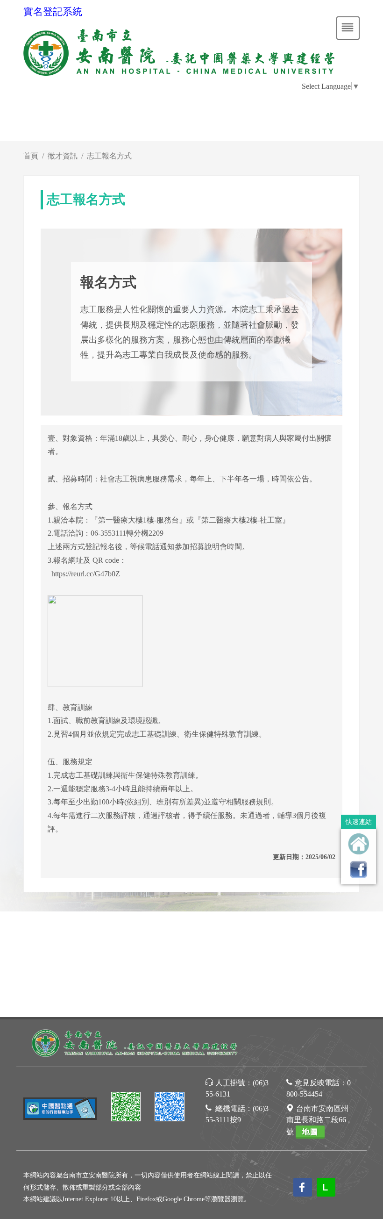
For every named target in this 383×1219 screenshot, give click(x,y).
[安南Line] (126, 1108)
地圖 (310, 1132)
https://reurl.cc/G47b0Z (85, 574)
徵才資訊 (63, 156)
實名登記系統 (52, 11)
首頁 (30, 156)
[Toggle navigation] (348, 28)
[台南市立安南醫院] (135, 1042)
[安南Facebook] (169, 1108)
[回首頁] (358, 843)
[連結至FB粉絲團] (358, 869)
